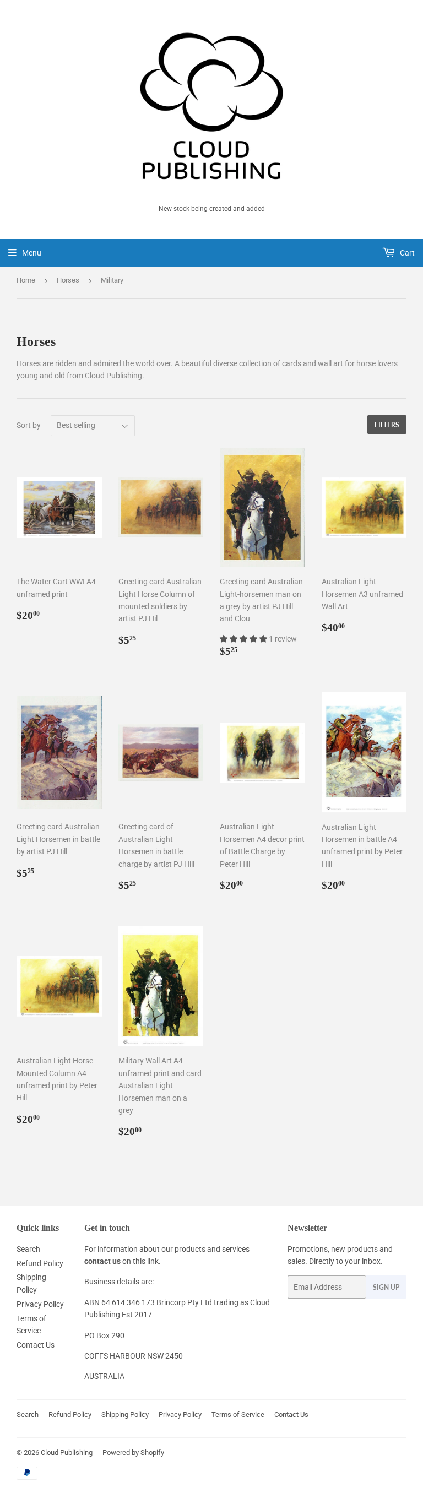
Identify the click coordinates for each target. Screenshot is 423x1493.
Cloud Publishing (67, 1452)
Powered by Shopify (133, 1452)
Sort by (29, 425)
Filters (387, 425)
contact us (102, 1261)
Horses (68, 280)
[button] (244, 638)
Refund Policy (40, 1263)
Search (28, 1249)
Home (26, 280)
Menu (31, 252)
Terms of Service (238, 1414)
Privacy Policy (40, 1304)
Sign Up (386, 1287)
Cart (406, 252)
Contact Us (36, 1344)
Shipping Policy (125, 1414)
